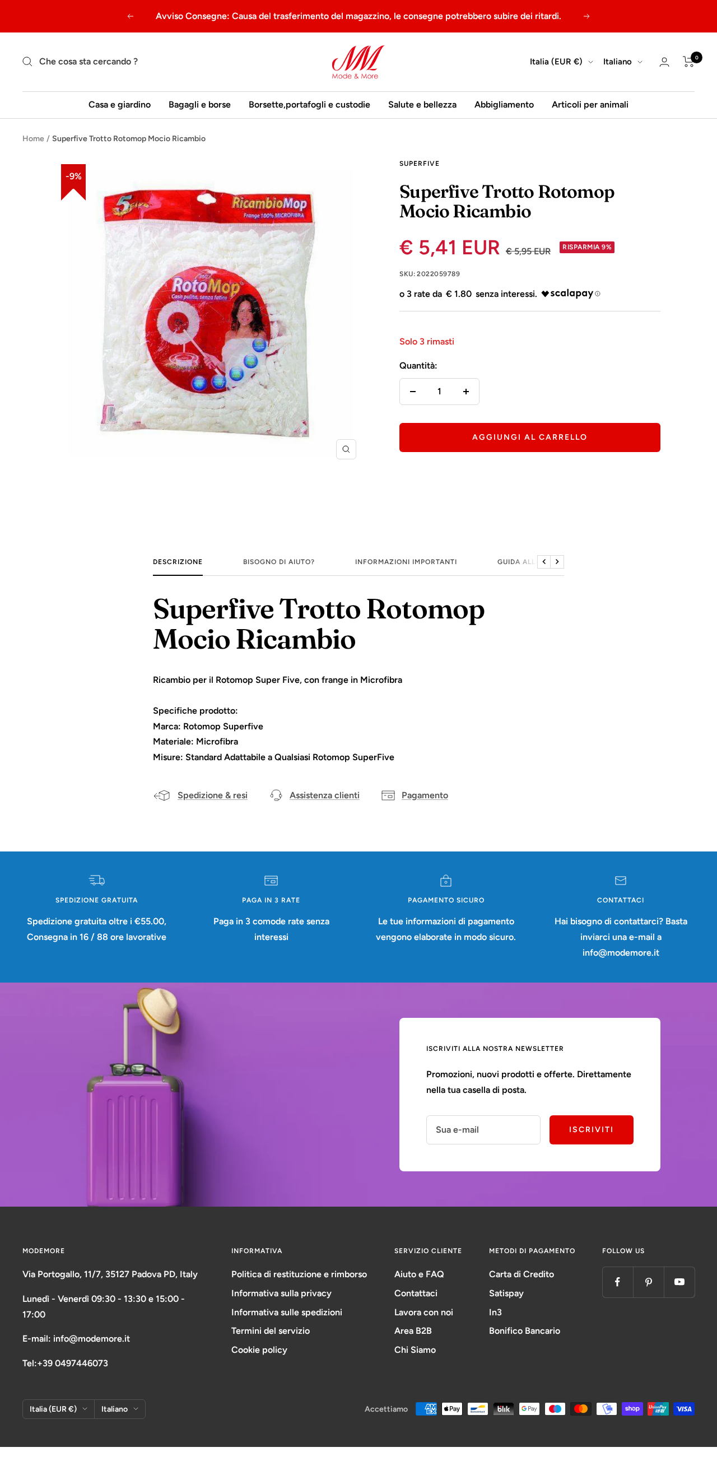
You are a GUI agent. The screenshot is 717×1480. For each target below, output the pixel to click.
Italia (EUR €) (556, 62)
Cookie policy (259, 1349)
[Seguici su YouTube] (679, 1282)
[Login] (664, 62)
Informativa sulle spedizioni (286, 1312)
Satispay (506, 1293)
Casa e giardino (120, 104)
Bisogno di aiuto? (279, 562)
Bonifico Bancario (524, 1330)
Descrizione (178, 562)
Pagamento (425, 795)
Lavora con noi (423, 1312)
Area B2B (413, 1330)
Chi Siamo (415, 1349)
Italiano (617, 62)
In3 (495, 1312)
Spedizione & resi (213, 795)
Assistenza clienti (325, 795)
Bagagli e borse (200, 104)
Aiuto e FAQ (419, 1274)
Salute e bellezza (422, 104)
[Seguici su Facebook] (617, 1282)
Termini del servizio (270, 1330)
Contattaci (415, 1293)
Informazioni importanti (406, 562)
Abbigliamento (504, 104)
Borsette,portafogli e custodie (309, 104)
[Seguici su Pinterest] (648, 1282)
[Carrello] (689, 61)
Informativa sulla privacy (281, 1293)
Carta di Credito (521, 1274)
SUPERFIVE (419, 163)
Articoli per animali (590, 104)
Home (33, 138)
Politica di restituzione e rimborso (299, 1274)
